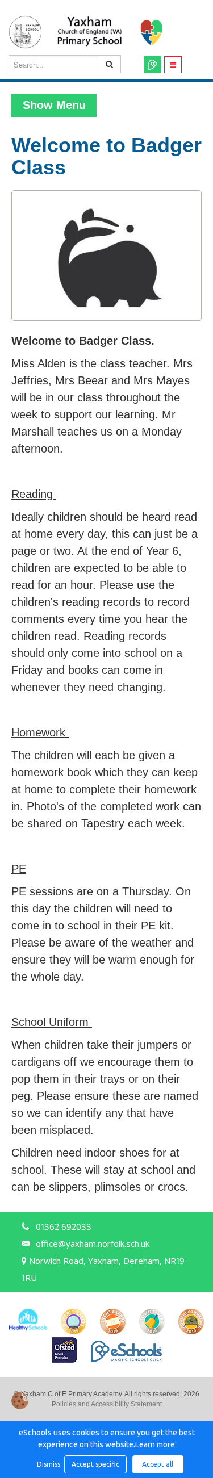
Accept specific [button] (95, 1464)
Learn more (155, 1444)
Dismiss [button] (48, 1464)
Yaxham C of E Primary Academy (97, 32)
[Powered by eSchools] (126, 1351)
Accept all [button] (157, 1464)
